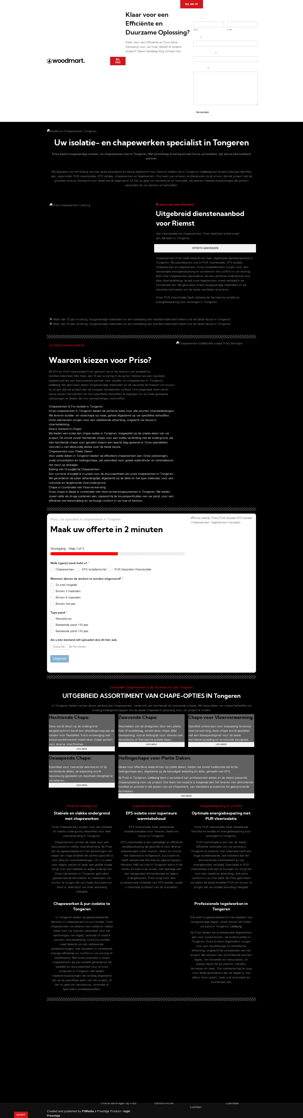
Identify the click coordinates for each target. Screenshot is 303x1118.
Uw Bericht (201, 68)
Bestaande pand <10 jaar (72, 625)
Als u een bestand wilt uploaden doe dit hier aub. (83, 640)
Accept (20, 1114)
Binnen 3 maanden (68, 591)
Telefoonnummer (205, 53)
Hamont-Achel (164, 1103)
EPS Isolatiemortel (94, 569)
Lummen (195, 1107)
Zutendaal (232, 1103)
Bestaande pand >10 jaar (72, 631)
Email (197, 37)
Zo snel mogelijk (66, 585)
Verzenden (202, 112)
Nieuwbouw (64, 618)
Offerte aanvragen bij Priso (118, 1103)
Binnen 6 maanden (68, 597)
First (195, 29)
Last (229, 29)
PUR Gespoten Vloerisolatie (132, 569)
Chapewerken (65, 569)
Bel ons (118, 61)
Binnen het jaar (66, 603)
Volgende (59, 658)
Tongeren (140, 154)
